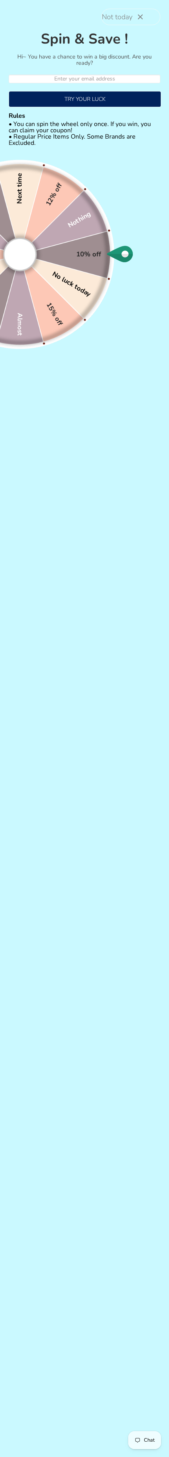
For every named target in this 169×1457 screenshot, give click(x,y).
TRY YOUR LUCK (85, 99)
